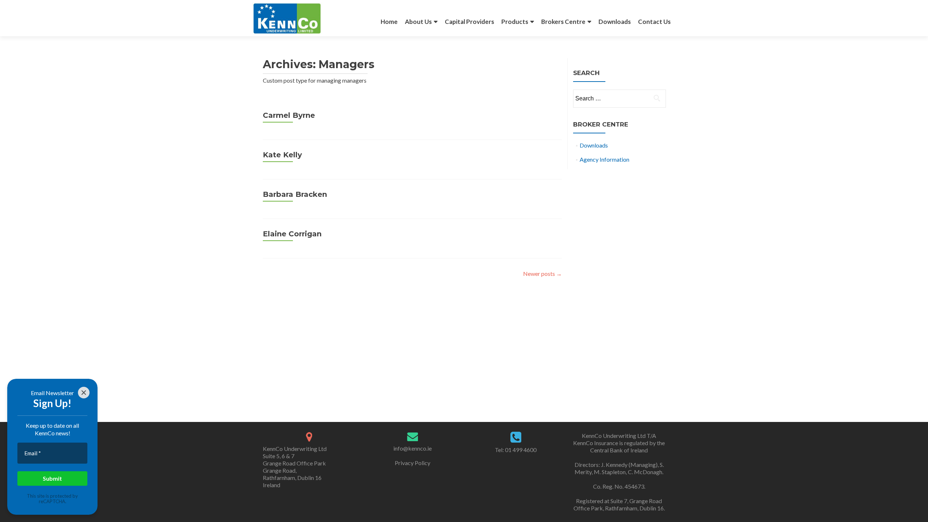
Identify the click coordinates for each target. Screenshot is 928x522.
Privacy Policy (412, 462)
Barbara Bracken (295, 194)
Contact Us (654, 21)
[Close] (84, 392)
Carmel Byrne (289, 115)
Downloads (614, 21)
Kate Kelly (282, 154)
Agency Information (604, 159)
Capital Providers (469, 21)
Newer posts (542, 273)
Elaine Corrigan (292, 233)
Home (389, 21)
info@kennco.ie (412, 448)
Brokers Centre (563, 21)
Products (514, 21)
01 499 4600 (520, 449)
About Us (418, 21)
